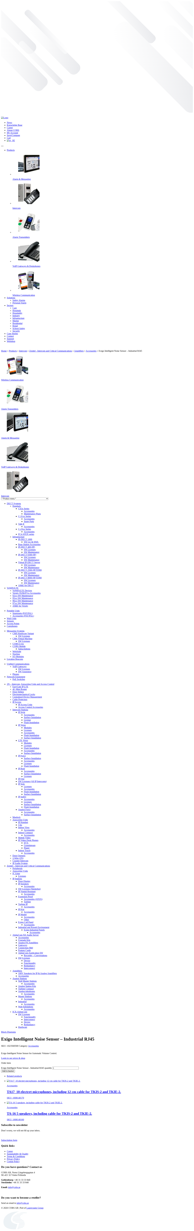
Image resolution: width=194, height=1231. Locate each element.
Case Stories (12, 333)
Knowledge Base (14, 125)
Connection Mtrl (25, 948)
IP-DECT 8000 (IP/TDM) (30, 578)
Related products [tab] (14, 1076)
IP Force (22, 756)
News (9, 122)
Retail (15, 326)
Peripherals (17, 868)
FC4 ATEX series (26, 534)
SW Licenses (30, 549)
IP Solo (21, 784)
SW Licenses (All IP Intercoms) (32, 781)
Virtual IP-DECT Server (29, 562)
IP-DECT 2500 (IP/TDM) (30, 570)
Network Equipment (16, 677)
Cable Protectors (19, 699)
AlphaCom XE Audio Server (25, 935)
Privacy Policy (13, 1159)
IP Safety (22, 797)
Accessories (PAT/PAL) (23, 616)
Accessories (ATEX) (33, 899)
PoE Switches (18, 679)
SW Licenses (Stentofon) (29, 889)
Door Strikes (18, 692)
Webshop (11, 341)
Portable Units (13, 611)
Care (14, 308)
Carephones (12, 626)
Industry (16, 315)
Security (16, 331)
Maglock (16, 817)
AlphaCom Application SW (30, 953)
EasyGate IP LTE (20, 686)
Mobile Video (24, 837)
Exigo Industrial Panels (34, 930)
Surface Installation (32, 717)
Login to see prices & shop (13, 1058)
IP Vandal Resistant (27, 891)
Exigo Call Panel (25, 922)
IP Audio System (20, 863)
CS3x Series (23, 508)
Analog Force (24, 809)
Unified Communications (18, 664)
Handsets (16, 506)
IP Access (16, 702)
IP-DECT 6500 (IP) (27, 554)
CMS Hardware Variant (23, 633)
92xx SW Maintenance (22, 595)
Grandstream (29, 845)
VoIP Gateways (19, 666)
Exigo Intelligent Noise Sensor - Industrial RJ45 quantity (26, 1068)
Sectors (10, 305)
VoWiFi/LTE (12, 588)
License (27, 720)
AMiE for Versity (20, 606)
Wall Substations (25, 1006)
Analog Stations (19, 978)
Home (4, 351)
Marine (15, 321)
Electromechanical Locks (23, 694)
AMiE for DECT (26, 585)
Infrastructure (18, 318)
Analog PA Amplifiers (28, 942)
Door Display (24, 881)
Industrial (22, 1001)
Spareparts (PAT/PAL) (22, 613)
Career (10, 127)
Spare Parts (29, 521)
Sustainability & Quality (17, 1154)
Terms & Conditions (16, 1156)
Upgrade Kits (24, 940)
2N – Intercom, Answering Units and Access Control (30, 684)
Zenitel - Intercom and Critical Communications (50, 351)
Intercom (23, 351)
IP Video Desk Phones (28, 840)
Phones (15, 674)
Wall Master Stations (27, 981)
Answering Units (20, 820)
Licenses (28, 730)
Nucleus (16, 654)
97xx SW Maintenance (22, 603)
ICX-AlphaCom (19, 1012)
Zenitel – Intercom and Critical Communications (28, 866)
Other (26, 919)
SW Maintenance (31, 552)
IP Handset (23, 822)
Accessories (91, 351)
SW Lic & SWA (31, 542)
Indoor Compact (25, 832)
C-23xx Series (24, 529)
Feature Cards (24, 950)
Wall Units (11, 618)
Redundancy (29, 965)
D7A (26, 843)
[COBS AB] (4, 117)
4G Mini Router (19, 689)
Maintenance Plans (32, 514)
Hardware (22, 1027)
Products (11, 150)
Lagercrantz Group (34, 1208)
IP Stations (17, 878)
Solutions (11, 298)
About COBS (13, 130)
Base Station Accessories (29, 544)
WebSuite (16, 651)
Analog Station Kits (27, 986)
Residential (17, 323)
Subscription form (9, 1140)
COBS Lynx (18, 644)
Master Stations (25, 996)
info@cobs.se (14, 1187)
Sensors (10, 621)
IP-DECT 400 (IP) (26, 547)
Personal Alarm (19, 303)
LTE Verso (23, 740)
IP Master (22, 914)
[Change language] (11, 140)
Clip (20, 825)
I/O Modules (18, 656)
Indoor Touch (24, 850)
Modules (28, 727)
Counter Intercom (20, 861)
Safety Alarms (18, 300)
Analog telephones (26, 991)
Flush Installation (31, 722)
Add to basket (8, 1071)
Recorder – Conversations (35, 955)
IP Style (21, 712)
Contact (10, 336)
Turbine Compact (26, 989)
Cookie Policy (13, 1161)
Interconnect (29, 968)
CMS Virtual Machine (22, 638)
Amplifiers (79, 351)
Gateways (22, 945)
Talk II (21, 524)
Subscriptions (24, 649)
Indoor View (24, 827)
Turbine (27, 901)
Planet (26, 848)
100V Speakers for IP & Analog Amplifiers (37, 973)
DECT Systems (14, 503)
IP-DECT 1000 (25, 539)
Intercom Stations (20, 710)
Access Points (13, 623)
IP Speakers (23, 884)
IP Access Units (25, 704)
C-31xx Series (24, 516)
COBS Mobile (19, 646)
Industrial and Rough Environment (33, 927)
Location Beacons (15, 659)
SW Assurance (24, 671)
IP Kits (21, 909)
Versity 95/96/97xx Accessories (26, 593)
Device (27, 960)
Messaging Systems (15, 631)
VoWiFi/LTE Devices (22, 590)
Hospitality (17, 313)
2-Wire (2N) (17, 858)
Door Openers (18, 855)
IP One (21, 779)
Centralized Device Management (27, 697)
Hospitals (16, 310)
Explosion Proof (25, 896)
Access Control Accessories (30, 707)
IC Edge (16, 873)
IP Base (21, 768)
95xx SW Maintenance (22, 598)
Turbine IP (23, 904)
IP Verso (22, 725)
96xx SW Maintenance (22, 601)
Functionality (30, 963)
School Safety (18, 328)
